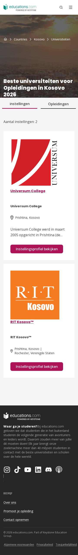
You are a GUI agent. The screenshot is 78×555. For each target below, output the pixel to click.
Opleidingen (58, 104)
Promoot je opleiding (18, 511)
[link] (60, 39)
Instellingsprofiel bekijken (37, 249)
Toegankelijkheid (66, 544)
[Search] (61, 7)
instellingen (20, 103)
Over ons (9, 502)
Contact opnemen (16, 520)
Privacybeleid (45, 544)
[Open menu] (71, 7)
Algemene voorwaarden (19, 544)
